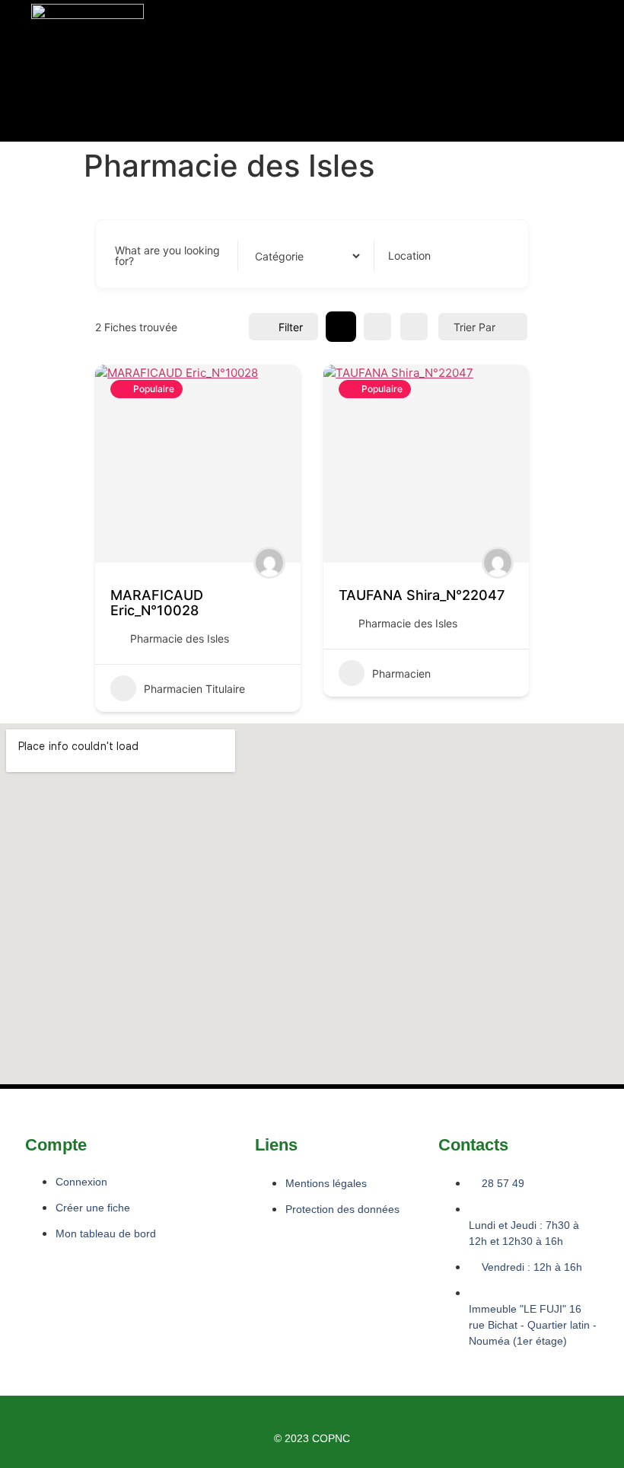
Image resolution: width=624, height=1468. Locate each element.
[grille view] (341, 326)
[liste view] (377, 326)
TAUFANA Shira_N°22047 (422, 595)
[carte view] (414, 326)
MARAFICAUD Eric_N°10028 (156, 602)
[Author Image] (269, 563)
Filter (291, 327)
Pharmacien (401, 673)
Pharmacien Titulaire (194, 688)
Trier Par (474, 327)
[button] (209, 71)
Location (409, 256)
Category (275, 256)
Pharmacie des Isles (179, 638)
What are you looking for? (167, 255)
